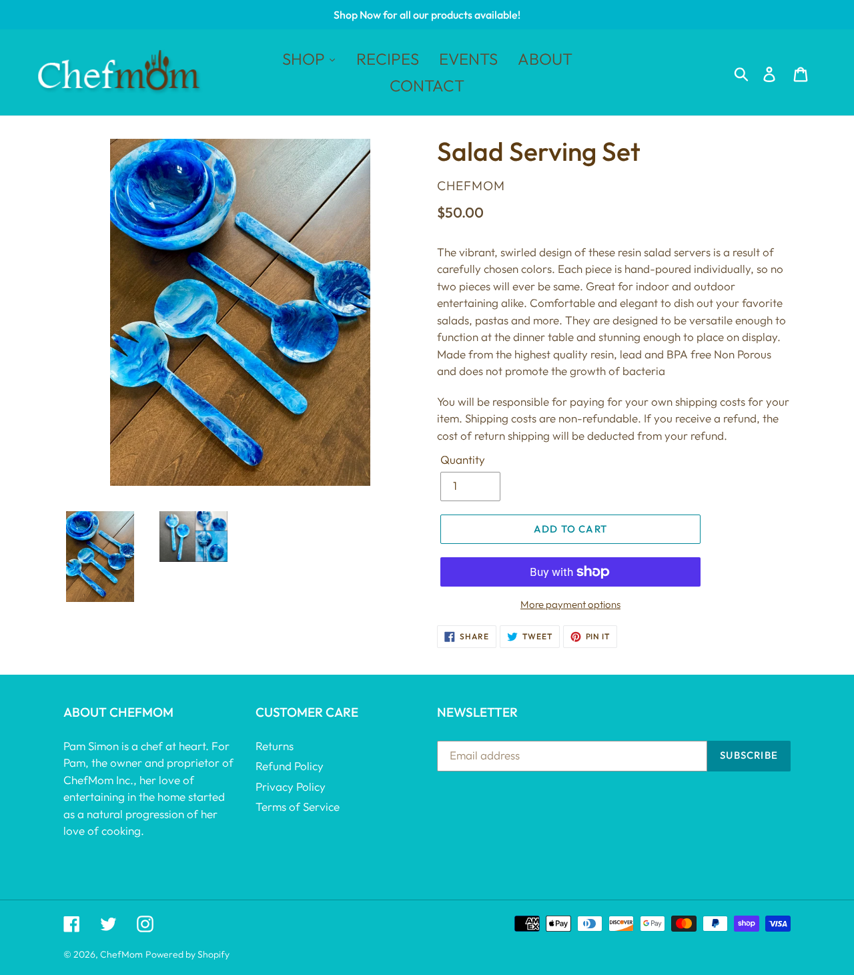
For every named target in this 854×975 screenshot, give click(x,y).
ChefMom (121, 954)
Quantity (462, 459)
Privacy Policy (291, 786)
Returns (275, 746)
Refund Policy (290, 766)
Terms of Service (298, 806)
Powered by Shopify (187, 954)
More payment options (570, 604)
